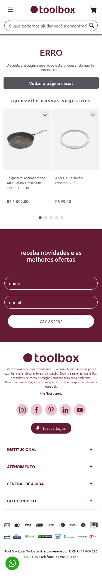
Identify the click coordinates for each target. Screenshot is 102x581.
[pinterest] (51, 410)
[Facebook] (36, 410)
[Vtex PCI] (17, 536)
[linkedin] (65, 410)
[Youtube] (80, 410)
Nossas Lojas (53, 428)
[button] (40, 217)
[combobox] (51, 27)
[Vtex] (93, 536)
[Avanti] (82, 536)
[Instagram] (22, 410)
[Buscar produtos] (91, 25)
